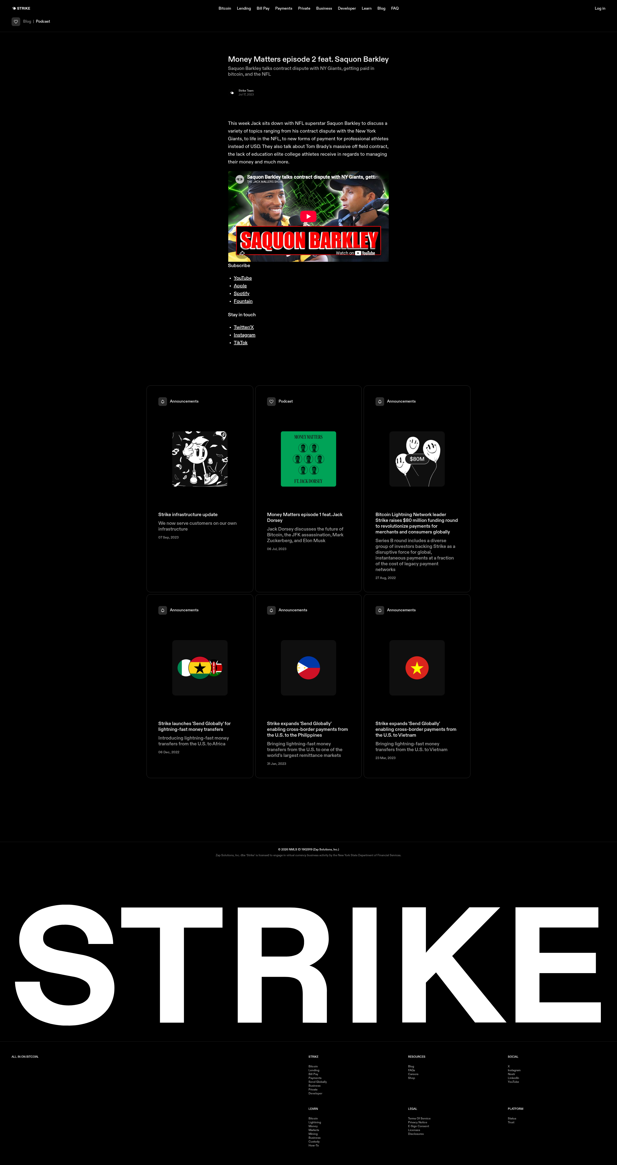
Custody (314, 1141)
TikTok (241, 343)
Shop (411, 1078)
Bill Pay (263, 9)
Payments (283, 9)
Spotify (241, 293)
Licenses (414, 1130)
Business (324, 9)
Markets (313, 1130)
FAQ (395, 9)
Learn (367, 9)
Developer (347, 9)
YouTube (243, 278)
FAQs (411, 1070)
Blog (381, 9)
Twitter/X (244, 327)
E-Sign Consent (418, 1126)
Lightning (314, 1122)
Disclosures (416, 1134)
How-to (313, 1145)
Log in (600, 9)
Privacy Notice (417, 1122)
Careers (413, 1074)
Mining (313, 1134)
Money (313, 1126)
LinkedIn (513, 1078)
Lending (244, 9)
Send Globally (317, 1082)
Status (512, 1118)
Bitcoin (225, 9)
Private (304, 9)
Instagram (244, 335)
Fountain (243, 301)
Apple (240, 286)
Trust (511, 1122)
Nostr (511, 1074)
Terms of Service (419, 1118)
